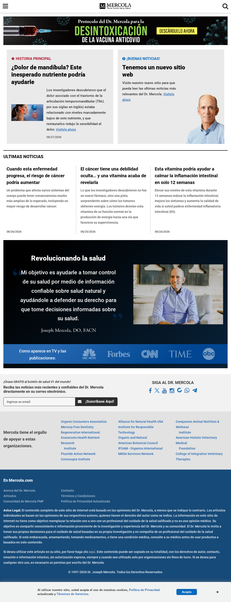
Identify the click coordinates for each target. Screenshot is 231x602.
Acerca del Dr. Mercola (19, 490)
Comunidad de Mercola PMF (23, 501)
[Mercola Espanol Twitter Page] (157, 391)
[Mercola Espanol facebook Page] (150, 391)
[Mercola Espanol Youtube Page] (164, 391)
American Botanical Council (138, 443)
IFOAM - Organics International (140, 448)
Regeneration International (80, 432)
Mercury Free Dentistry (77, 427)
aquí (92, 552)
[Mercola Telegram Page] (194, 391)
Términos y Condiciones (78, 496)
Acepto (187, 592)
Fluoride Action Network (78, 454)
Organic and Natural (132, 437)
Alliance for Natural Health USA (140, 421)
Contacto (67, 490)
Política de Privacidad (144, 590)
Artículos (9, 496)
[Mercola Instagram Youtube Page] (172, 391)
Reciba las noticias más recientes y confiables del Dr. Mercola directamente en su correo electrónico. (53, 389)
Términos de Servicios (72, 594)
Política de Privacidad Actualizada (85, 501)
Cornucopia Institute (75, 459)
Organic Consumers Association (84, 421)
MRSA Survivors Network (135, 454)
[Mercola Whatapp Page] (187, 391)
